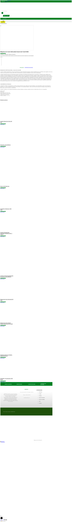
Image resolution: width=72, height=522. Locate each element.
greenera (3, 55)
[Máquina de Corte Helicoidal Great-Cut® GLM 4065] (17, 440)
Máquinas (10, 54)
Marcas (3, 23)
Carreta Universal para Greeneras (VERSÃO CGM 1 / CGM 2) (6, 233)
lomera (23, 55)
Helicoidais (6, 54)
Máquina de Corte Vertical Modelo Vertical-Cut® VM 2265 (6, 323)
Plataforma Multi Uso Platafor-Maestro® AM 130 (6, 355)
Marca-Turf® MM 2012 (4, 186)
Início (1, 23)
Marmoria (5, 23)
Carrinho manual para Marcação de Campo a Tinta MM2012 (6, 276)
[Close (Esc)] (0, 515)
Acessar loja (9, 0)
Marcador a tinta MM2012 (5, 144)
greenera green (8, 55)
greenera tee (19, 55)
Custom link (6, 1)
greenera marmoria (14, 55)
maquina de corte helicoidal (28, 55)
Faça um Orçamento (3, 53)
